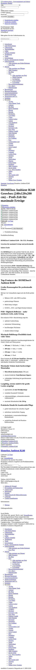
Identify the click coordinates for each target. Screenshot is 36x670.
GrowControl (12, 147)
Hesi (9, 74)
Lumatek (11, 152)
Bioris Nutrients (13, 108)
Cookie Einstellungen (11, 498)
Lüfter (6, 51)
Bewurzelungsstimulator (15, 84)
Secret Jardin (12, 168)
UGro (10, 178)
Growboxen (8, 44)
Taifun (10, 171)
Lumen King (12, 154)
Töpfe (6, 56)
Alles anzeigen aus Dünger (16, 68)
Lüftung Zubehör (10, 53)
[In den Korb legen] (1, 41)
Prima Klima (12, 162)
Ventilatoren (8, 54)
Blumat (10, 110)
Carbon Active (12, 119)
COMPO (11, 124)
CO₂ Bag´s (11, 86)
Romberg (11, 164)
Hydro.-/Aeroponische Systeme (14, 60)
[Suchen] (1, 9)
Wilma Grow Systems (15, 180)
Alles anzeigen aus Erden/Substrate (19, 63)
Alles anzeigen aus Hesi (19, 75)
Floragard (11, 135)
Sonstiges (7, 98)
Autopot (10, 105)
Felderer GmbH (13, 131)
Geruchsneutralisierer (11, 93)
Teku (10, 173)
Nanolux (11, 156)
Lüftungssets (8, 47)
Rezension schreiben (9, 207)
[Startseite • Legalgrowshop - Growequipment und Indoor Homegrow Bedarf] (18, 3)
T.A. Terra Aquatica (14, 169)
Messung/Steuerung (11, 91)
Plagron (10, 161)
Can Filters (11, 115)
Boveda (10, 112)
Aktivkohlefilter (9, 49)
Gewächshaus (9, 58)
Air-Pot (10, 101)
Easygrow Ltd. (12, 128)
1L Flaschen (16, 79)
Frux (9, 140)
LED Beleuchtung (10, 46)
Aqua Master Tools (14, 103)
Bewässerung (9, 89)
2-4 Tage (10, 221)
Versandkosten (8, 224)
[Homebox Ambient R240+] (10, 443)
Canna (10, 117)
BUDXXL (11, 114)
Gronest (10, 145)
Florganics (11, 136)
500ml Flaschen (17, 77)
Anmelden (10, 16)
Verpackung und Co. (11, 96)
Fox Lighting (12, 138)
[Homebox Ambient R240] (9, 446)
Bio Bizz (11, 72)
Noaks (10, 157)
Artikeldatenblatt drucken (8, 436)
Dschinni (11, 126)
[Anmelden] (19, 465)
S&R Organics (12, 70)
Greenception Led (13, 142)
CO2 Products (12, 122)
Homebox (11, 150)
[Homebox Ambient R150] (9, 441)
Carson (10, 121)
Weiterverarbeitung (10, 94)
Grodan (10, 143)
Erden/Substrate (9, 61)
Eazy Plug (11, 65)
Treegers (11, 176)
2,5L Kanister (16, 80)
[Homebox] (4, 205)
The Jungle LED (13, 175)
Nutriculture (12, 159)
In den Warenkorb (17, 228)
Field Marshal (12, 133)
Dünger (7, 67)
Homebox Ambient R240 (13, 450)
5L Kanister (15, 82)
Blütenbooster (12, 87)
